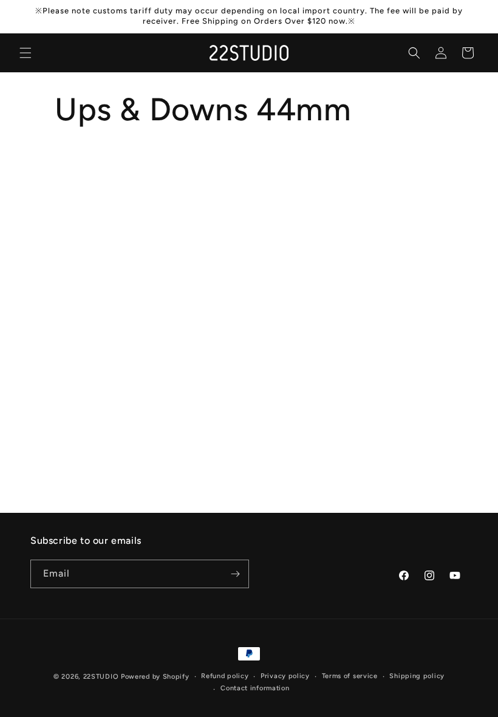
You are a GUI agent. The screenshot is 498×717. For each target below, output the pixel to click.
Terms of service (350, 676)
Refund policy (224, 676)
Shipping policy (417, 676)
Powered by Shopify (155, 677)
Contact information (254, 688)
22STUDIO (101, 677)
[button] (25, 52)
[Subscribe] (235, 574)
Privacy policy (285, 676)
